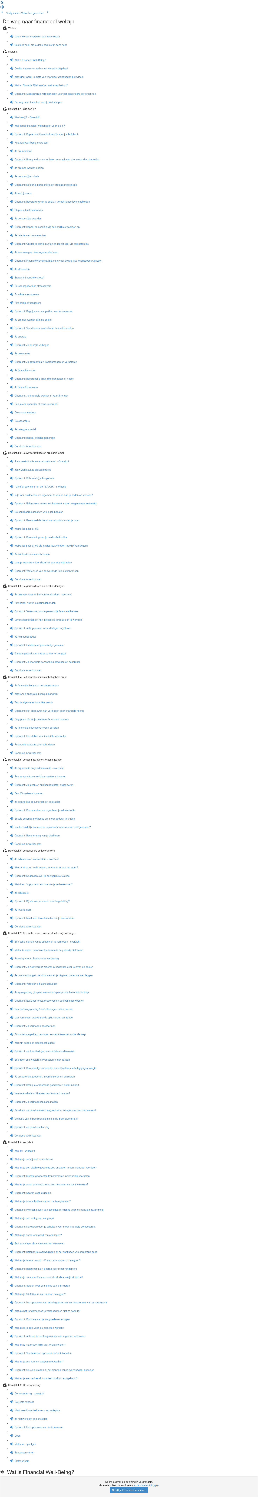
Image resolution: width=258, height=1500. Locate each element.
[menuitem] (2, 8)
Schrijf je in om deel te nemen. (129, 1490)
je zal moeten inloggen (146, 1485)
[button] (2, 3)
